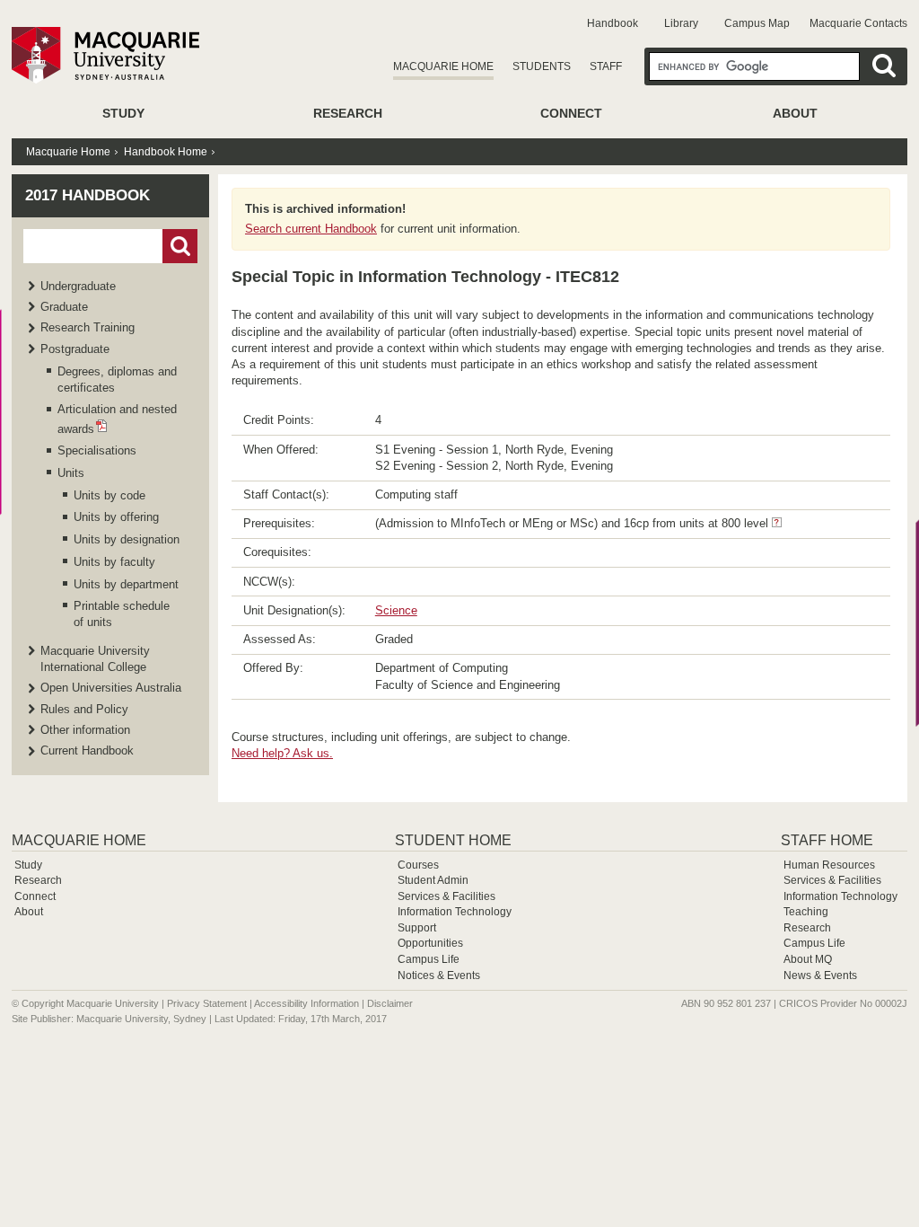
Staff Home (827, 840)
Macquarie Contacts (858, 23)
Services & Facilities (446, 896)
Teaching (805, 911)
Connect (571, 113)
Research (347, 113)
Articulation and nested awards (117, 418)
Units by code (109, 495)
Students (541, 66)
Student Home (453, 840)
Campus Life (429, 959)
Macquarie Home (443, 66)
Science (396, 610)
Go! (179, 246)
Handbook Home (165, 151)
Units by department (126, 584)
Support (417, 928)
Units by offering (116, 517)
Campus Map (757, 23)
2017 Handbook (87, 195)
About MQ (807, 959)
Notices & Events (439, 975)
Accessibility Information (306, 1003)
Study (123, 113)
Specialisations (96, 450)
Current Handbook (87, 750)
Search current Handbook (311, 228)
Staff (606, 66)
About (795, 113)
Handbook (612, 23)
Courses (418, 865)
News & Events (820, 975)
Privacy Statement (207, 1003)
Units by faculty (114, 562)
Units (70, 473)
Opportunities (430, 943)
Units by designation (126, 539)
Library (681, 23)
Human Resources (829, 865)
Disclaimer (390, 1003)
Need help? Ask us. (282, 753)
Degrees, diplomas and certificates (117, 379)
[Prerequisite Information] (777, 523)
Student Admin (433, 880)
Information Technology (455, 911)
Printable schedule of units (122, 614)
